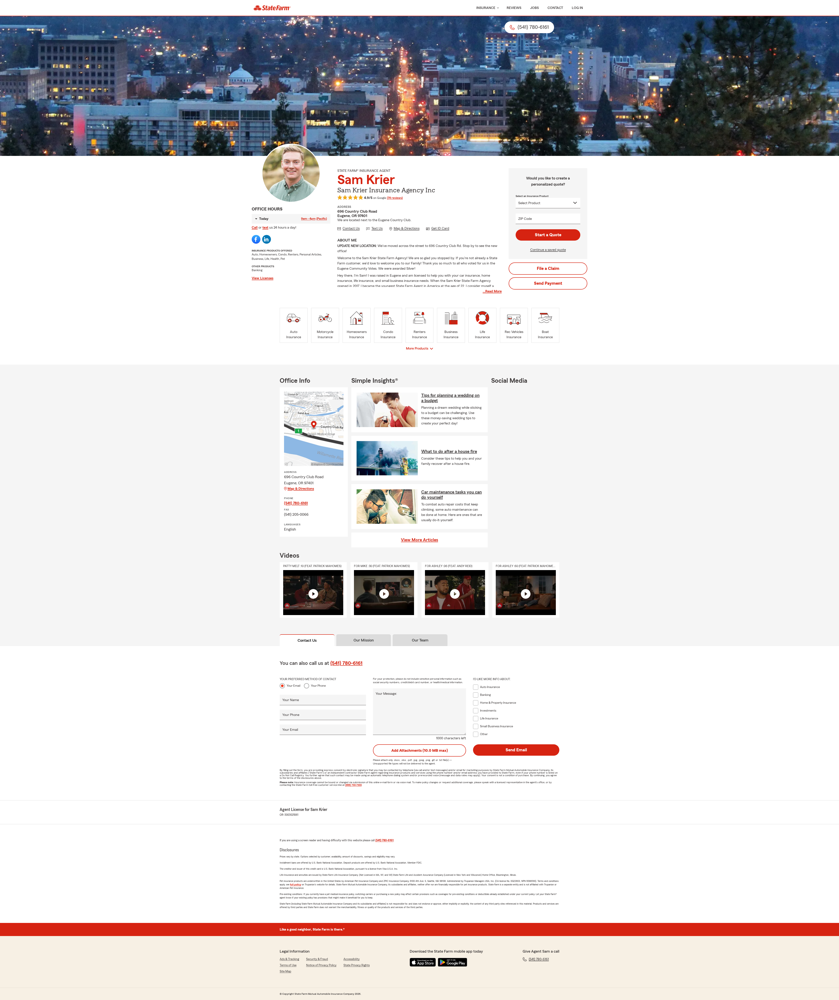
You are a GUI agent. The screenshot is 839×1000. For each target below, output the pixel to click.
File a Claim (548, 268)
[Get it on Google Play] (452, 962)
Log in (577, 8)
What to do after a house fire (449, 451)
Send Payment (548, 283)
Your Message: (386, 693)
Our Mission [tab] (364, 640)
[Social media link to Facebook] (256, 239)
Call (255, 227)
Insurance (485, 8)
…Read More (492, 291)
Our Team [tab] (420, 640)
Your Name (290, 700)
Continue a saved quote (548, 250)
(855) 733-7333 (353, 785)
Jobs (534, 8)
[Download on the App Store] (423, 962)
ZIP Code (525, 219)
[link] (272, 7)
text (265, 227)
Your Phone (318, 685)
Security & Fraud (317, 959)
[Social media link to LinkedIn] (266, 239)
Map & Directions (301, 488)
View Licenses (262, 278)
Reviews (514, 8)
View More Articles (419, 540)
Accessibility (351, 959)
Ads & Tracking (289, 959)
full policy (295, 884)
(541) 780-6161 (296, 503)
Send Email (516, 750)
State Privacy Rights (356, 965)
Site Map (285, 971)
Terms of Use (288, 965)
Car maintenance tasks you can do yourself (451, 495)
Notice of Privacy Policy (321, 965)
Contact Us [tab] (307, 640)
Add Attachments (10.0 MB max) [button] (419, 750)
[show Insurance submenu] (497, 8)
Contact (555, 8)
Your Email (293, 685)
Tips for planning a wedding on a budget (450, 398)
